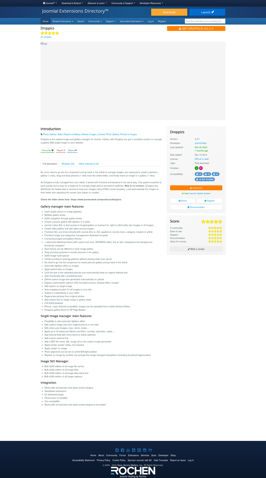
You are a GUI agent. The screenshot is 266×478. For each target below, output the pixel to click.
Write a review (197, 248)
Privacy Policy (103, 460)
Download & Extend (71, 3)
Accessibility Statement (83, 460)
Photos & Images (128, 134)
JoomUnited (200, 143)
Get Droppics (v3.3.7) (197, 28)
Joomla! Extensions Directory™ (75, 11)
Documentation (197, 207)
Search (80, 21)
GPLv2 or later (202, 158)
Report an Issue (178, 460)
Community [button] (94, 21)
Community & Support (122, 3)
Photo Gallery (49, 134)
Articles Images (88, 134)
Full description (50, 163)
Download (169, 12)
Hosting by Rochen (133, 476)
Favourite (46, 150)
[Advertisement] (196, 277)
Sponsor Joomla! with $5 (140, 460)
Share (71, 150)
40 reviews (46, 36)
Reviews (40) (68, 163)
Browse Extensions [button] (62, 21)
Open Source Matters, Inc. (130, 465)
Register (162, 21)
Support (210, 200)
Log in (151, 21)
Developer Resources (150, 3)
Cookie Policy (118, 460)
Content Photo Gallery (108, 134)
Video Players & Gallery (68, 134)
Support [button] (110, 21)
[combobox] (205, 21)
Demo (183, 200)
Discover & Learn (96, 3)
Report (60, 150)
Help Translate (161, 460)
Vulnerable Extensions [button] (131, 21)
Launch (206, 12)
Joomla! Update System (199, 193)
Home (45, 21)
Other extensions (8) (89, 163)
